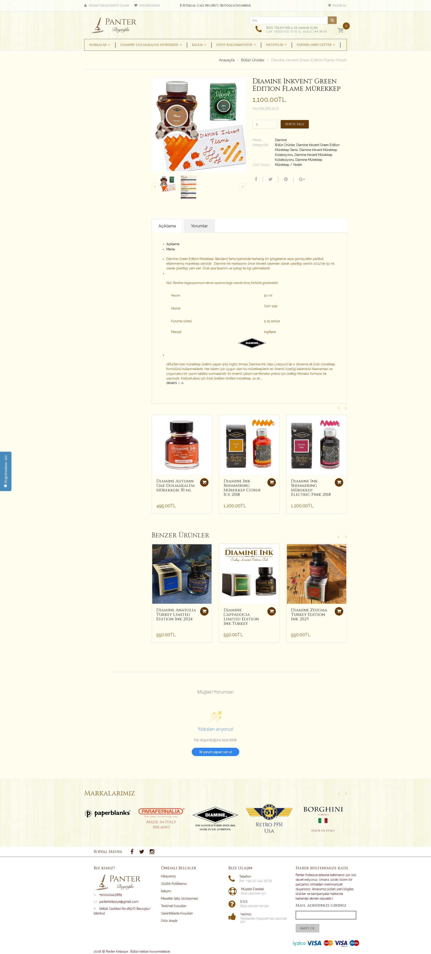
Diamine (281, 140)
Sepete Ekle (294, 124)
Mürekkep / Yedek (288, 164)
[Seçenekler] (204, 611)
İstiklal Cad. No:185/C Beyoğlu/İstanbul (217, 5)
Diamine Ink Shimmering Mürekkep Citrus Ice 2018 (242, 487)
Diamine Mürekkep (308, 160)
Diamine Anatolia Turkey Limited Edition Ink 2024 (176, 614)
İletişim (166, 891)
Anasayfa (227, 60)
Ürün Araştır (169, 921)
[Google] (301, 179)
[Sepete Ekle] (204, 482)
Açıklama (172, 244)
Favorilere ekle (266, 109)
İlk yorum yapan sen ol (215, 752)
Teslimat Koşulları (173, 906)
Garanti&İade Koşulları (177, 913)
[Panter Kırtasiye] (114, 24)
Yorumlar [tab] (199, 226)
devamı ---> (175, 383)
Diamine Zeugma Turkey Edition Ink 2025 (309, 614)
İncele (108, 814)
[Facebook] (255, 179)
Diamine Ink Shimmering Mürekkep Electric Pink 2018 (311, 487)
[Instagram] (152, 852)
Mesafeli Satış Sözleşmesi (179, 898)
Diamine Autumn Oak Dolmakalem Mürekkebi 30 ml (175, 485)
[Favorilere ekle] (155, 420)
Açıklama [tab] (167, 226)
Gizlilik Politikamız (174, 883)
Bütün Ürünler (253, 60)
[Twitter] (270, 179)
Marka (170, 249)
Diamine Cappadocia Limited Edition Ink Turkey (241, 616)
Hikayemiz (168, 876)
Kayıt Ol (307, 928)
